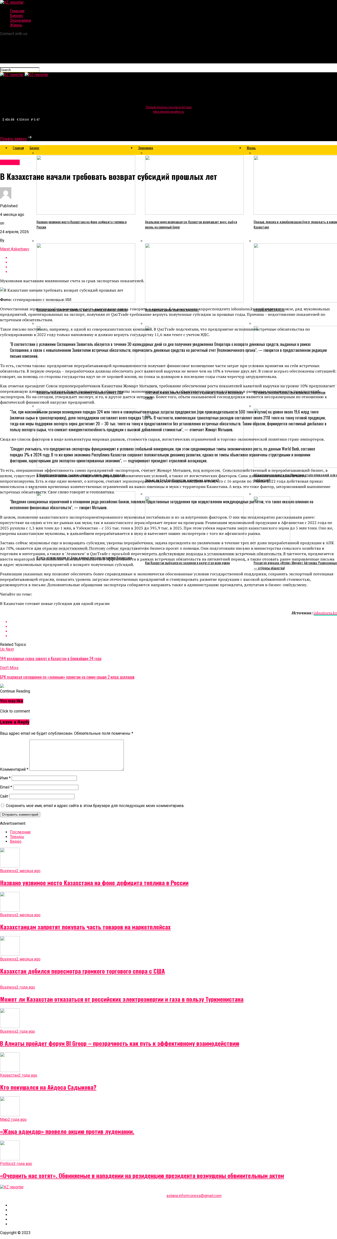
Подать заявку (13, 138)
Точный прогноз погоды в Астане (169, 107)
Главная (17, 11)
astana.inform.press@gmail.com (194, 1195)
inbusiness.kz (325, 613)
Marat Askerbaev (14, 249)
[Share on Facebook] (173, 622)
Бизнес (16, 15)
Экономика (20, 20)
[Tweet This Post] (173, 626)
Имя (5, 778)
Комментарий (14, 769)
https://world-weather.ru (168, 111)
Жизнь (16, 25)
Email (6, 787)
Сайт (4, 796)
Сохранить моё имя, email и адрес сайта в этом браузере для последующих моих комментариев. (95, 805)
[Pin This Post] (173, 631)
